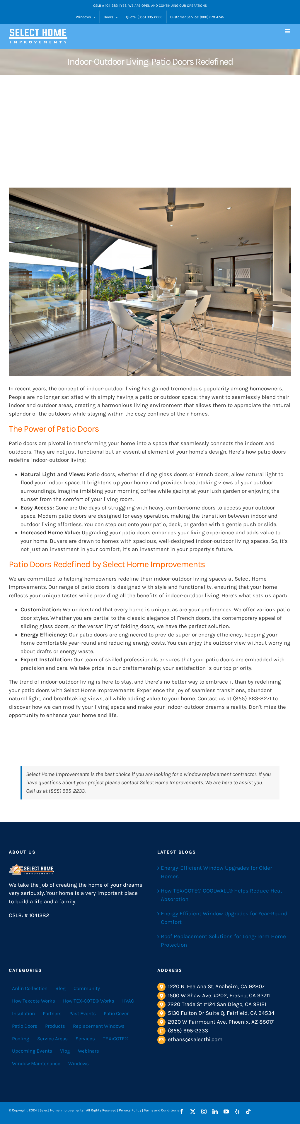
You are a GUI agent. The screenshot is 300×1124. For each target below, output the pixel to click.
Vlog (65, 1051)
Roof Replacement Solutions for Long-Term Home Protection (223, 940)
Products (55, 1026)
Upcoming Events (32, 1051)
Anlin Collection (29, 988)
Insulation (23, 1013)
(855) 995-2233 (188, 1030)
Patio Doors (24, 1026)
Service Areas (52, 1038)
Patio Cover (116, 1013)
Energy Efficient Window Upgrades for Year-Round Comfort (224, 917)
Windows (78, 1063)
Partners (52, 1013)
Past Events (82, 1013)
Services (85, 1038)
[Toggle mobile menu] (288, 31)
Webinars (88, 1051)
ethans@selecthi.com (195, 1039)
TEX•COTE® (115, 1038)
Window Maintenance (36, 1063)
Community (87, 988)
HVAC (128, 1001)
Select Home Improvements (99, 690)
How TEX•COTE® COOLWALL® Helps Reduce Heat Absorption (221, 895)
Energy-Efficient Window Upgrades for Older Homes (216, 872)
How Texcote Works (33, 1001)
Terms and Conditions (161, 1110)
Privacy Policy (130, 1110)
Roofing (20, 1038)
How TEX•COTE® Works (88, 1001)
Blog (60, 988)
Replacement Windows (99, 1026)
